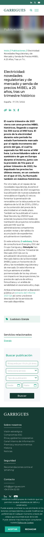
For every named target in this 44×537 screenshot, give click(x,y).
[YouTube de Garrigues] (39, 2)
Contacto (9, 479)
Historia (8, 448)
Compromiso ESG (13, 435)
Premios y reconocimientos (18, 444)
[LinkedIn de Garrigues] (31, 2)
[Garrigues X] (10, 496)
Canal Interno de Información (19, 441)
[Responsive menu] (36, 10)
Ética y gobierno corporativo (18, 438)
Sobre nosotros (13, 425)
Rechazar (30, 529)
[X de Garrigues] (35, 2)
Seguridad (10, 460)
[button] (5, 110)
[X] (14, 110)
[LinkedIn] (10, 110)
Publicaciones (18, 51)
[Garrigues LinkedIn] (5, 496)
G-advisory (15, 319)
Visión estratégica (13, 431)
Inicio (6, 51)
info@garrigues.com (14, 486)
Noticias (8, 451)
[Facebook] (18, 110)
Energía (25, 319)
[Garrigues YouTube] (16, 496)
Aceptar (12, 529)
